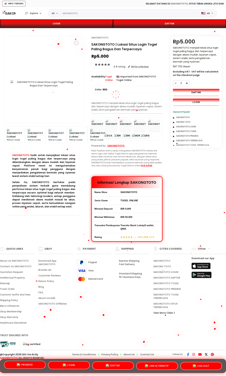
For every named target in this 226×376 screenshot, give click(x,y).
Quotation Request (11, 272)
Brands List (44, 270)
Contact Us (147, 354)
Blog (41, 286)
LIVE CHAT (203, 365)
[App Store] (201, 267)
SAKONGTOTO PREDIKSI (167, 289)
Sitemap (5, 283)
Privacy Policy (109, 354)
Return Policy (46, 281)
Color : (101, 89)
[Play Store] (201, 276)
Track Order (7, 289)
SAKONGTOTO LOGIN (165, 272)
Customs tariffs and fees (15, 294)
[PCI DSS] (8, 344)
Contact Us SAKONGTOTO (15, 266)
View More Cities (163, 312)
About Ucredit (46, 298)
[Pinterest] (212, 354)
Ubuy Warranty (9, 317)
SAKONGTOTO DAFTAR (166, 277)
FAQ (40, 292)
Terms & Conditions (84, 354)
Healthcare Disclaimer (13, 322)
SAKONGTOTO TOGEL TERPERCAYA (166, 296)
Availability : (98, 78)
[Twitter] (206, 354)
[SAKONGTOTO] (9, 13)
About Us (129, 354)
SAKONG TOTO (162, 266)
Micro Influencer (10, 306)
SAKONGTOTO (155, 3)
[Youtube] (200, 354)
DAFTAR (169, 23)
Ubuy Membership (11, 311)
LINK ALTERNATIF (159, 364)
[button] (76, 43)
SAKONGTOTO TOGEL (166, 283)
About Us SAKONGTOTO (14, 260)
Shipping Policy (9, 300)
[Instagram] (193, 354)
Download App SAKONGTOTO (47, 262)
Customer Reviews (49, 275)
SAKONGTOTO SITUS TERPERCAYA (165, 305)
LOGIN (56, 23)
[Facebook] (188, 354)
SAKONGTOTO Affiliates (52, 303)
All (53, 13)
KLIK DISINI (146, 165)
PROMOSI (27, 365)
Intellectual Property (12, 277)
